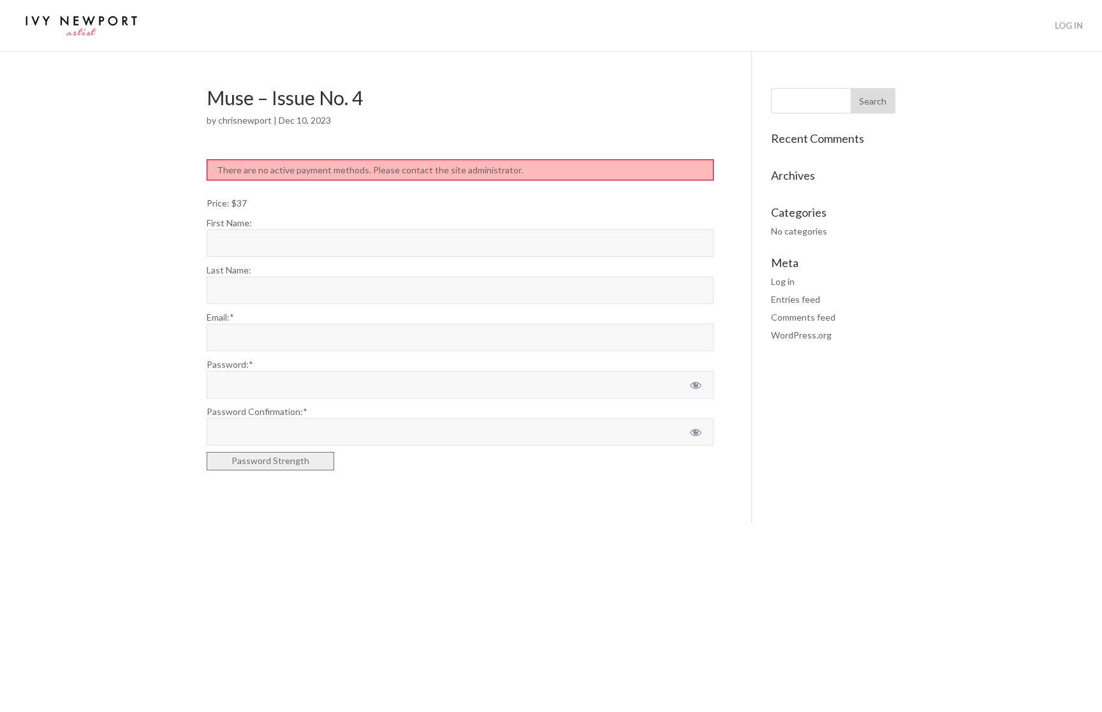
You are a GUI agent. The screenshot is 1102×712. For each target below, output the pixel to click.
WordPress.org (801, 335)
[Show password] (695, 384)
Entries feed (795, 299)
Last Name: (229, 270)
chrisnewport (245, 120)
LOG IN (1069, 26)
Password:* (230, 364)
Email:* (220, 317)
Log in (783, 281)
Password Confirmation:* (257, 411)
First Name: (229, 222)
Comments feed (803, 317)
